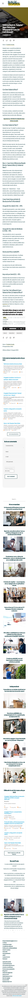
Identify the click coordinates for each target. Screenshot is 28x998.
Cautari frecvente (7, 944)
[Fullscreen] (23, 328)
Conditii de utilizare (8, 946)
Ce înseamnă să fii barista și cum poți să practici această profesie (14, 508)
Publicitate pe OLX (7, 976)
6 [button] (15, 930)
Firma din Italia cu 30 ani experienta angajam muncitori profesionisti (14, 822)
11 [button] (14, 932)
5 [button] (13, 930)
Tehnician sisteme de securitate (13, 364)
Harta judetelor (6, 953)
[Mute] (21, 328)
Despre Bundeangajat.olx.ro (10, 941)
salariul (5, 333)
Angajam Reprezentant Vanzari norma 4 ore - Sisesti (13, 394)
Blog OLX (5, 970)
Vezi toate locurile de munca (14, 853)
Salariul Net (19, 333)
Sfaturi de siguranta (7, 972)
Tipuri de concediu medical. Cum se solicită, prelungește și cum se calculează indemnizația (14, 532)
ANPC (4, 955)
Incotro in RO (6, 979)
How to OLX (6, 974)
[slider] (12, 328)
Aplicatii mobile (7, 961)
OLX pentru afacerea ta (8, 965)
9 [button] (22, 930)
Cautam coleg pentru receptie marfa (13, 410)
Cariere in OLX (6, 957)
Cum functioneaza (7, 963)
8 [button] (19, 930)
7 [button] (17, 930)
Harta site (5, 951)
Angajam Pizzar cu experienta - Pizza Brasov (13, 812)
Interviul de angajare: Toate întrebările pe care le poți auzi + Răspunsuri (14, 739)
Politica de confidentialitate (10, 948)
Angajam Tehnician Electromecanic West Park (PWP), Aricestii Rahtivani (14, 798)
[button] (14, 323)
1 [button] (4, 930)
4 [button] (10, 930)
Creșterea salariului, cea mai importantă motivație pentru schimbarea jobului (14, 660)
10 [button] (24, 930)
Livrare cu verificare (8, 967)
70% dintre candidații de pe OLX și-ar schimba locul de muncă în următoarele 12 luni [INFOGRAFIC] (14, 634)
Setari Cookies (6, 950)
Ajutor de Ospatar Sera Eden (12, 423)
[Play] (4, 328)
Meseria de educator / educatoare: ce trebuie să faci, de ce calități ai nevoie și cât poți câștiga (14, 886)
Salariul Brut (11, 333)
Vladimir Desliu (10, 44)
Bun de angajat (6, 978)
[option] (14, 914)
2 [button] (6, 930)
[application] (14, 323)
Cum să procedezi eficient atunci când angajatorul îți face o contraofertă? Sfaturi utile (14, 879)
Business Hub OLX (7, 981)
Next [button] (26, 915)
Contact (5, 942)
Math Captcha (8, 468)
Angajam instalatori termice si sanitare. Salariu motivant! (12, 378)
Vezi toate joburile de (13, 434)
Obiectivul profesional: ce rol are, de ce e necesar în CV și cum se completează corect (14, 764)
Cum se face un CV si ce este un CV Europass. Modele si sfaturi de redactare (14, 609)
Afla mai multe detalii (17, 995)
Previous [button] (1, 915)
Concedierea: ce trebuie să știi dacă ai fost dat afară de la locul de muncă (14, 690)
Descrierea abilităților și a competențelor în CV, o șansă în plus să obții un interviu (14, 714)
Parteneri (5, 958)
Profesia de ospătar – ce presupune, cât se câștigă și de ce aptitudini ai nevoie (14, 583)
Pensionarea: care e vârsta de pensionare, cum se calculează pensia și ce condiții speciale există (14, 558)
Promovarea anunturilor (9, 969)
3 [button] (8, 930)
